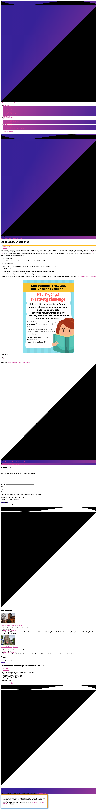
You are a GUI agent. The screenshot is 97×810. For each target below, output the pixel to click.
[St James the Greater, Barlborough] (8, 622)
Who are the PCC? (10, 108)
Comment (3, 484)
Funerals (8, 129)
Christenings (9, 125)
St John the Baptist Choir (12, 121)
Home (2, 238)
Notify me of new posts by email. (10, 499)
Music (4, 119)
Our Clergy (8, 106)
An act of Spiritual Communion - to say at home (13, 464)
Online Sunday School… (17, 238)
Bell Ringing (9, 123)
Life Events (6, 124)
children (14, 362)
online (28, 362)
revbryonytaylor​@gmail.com (10, 630)
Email (2, 489)
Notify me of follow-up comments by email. (13, 497)
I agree (11, 803)
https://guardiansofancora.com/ (10, 277)
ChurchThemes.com (41, 793)
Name (2, 486)
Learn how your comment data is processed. (32, 505)
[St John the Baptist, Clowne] (8, 644)
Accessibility (9, 112)
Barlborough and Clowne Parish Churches (12, 103)
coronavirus (19, 362)
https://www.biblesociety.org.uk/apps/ (86, 276)
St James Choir (10, 120)
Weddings (8, 127)
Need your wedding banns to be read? (15, 128)
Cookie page (34, 802)
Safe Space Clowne (8, 117)
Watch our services (8, 131)
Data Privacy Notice (11, 113)
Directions (6, 670)
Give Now (3, 662)
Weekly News (9, 109)
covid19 (25, 362)
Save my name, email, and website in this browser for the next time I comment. (21, 494)
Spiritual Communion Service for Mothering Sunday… (15, 462)
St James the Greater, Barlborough (11, 625)
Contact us (6, 105)
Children (9, 238)
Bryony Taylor (6, 246)
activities (9, 362)
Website (3, 492)
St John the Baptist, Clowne (9, 647)
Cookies (8, 115)
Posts (5, 238)
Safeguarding (6, 116)
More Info (5, 668)
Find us (8, 110)
